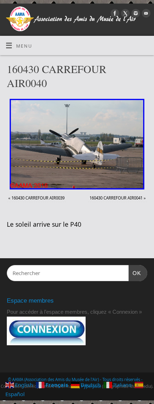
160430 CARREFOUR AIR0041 (116, 198)
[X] (124, 14)
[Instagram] (135, 14)
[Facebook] (114, 14)
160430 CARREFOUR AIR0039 (37, 198)
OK (135, 273)
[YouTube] (145, 14)
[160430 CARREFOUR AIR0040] (77, 144)
